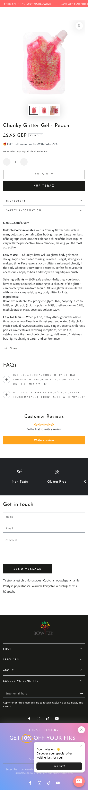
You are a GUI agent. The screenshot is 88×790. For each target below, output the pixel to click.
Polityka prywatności (16, 586)
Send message (28, 569)
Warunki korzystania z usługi (50, 586)
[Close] (81, 729)
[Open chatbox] (79, 781)
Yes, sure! (59, 766)
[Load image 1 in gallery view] (33, 110)
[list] (44, 478)
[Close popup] (81, 745)
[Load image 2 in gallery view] (44, 110)
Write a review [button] (44, 440)
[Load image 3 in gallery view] (54, 110)
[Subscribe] (82, 693)
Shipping (21, 151)
